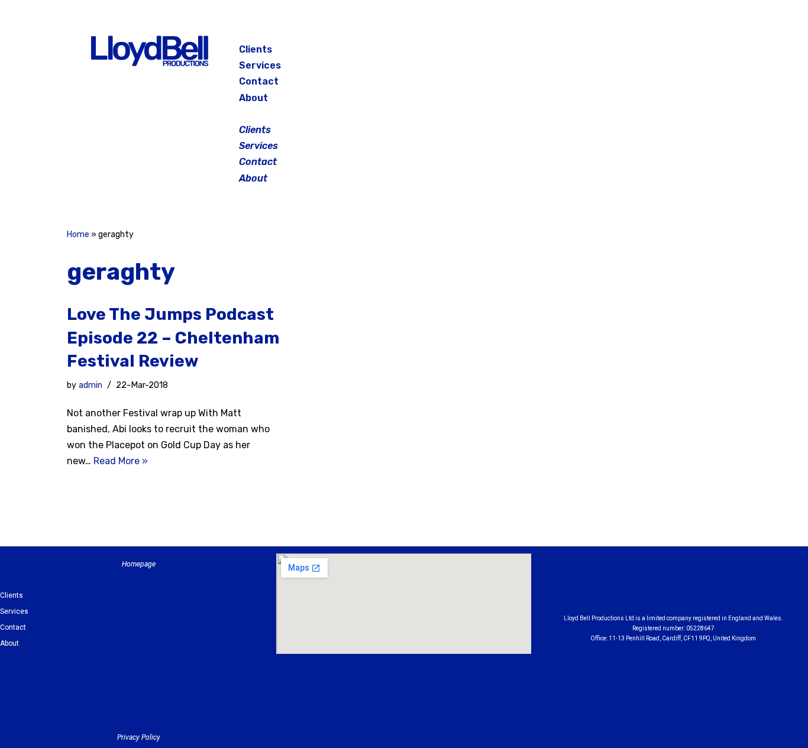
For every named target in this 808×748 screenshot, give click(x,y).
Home (78, 234)
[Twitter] (684, 53)
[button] (405, 114)
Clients (255, 49)
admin (90, 385)
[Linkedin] (705, 586)
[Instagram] (655, 53)
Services (260, 65)
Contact (259, 81)
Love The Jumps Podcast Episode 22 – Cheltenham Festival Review (173, 337)
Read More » (120, 461)
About (253, 97)
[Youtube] (738, 586)
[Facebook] (625, 53)
